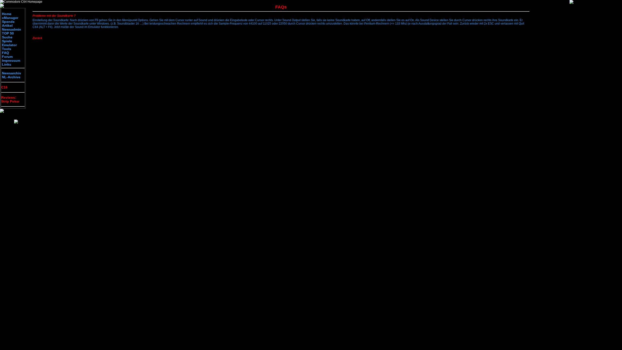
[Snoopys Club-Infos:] (16, 122)
